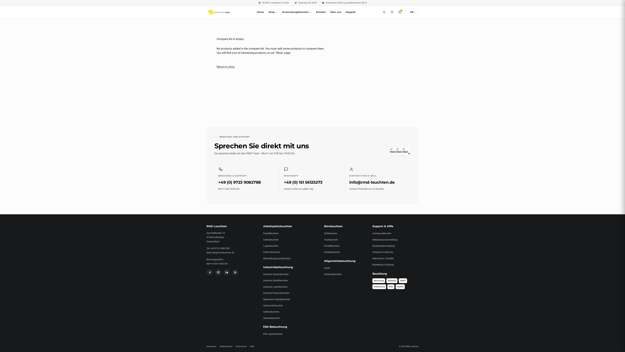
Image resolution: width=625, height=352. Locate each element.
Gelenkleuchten (271, 239)
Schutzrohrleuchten (273, 305)
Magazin (351, 12)
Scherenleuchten (271, 318)
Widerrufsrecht (226, 346)
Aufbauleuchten (271, 311)
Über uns (335, 12)
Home (260, 12)
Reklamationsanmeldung (385, 239)
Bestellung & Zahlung (383, 264)
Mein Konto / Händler (383, 258)
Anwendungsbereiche (295, 12)
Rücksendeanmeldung (383, 246)
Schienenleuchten (333, 274)
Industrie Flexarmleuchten (276, 293)
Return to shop (226, 66)
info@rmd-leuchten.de (223, 252)
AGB (252, 346)
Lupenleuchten (270, 246)
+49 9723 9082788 (219, 248)
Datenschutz (241, 346)
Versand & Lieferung (382, 252)
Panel (327, 268)
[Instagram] (218, 272)
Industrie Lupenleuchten (275, 287)
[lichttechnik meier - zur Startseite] (219, 12)
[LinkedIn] (226, 272)
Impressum (211, 346)
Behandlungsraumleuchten (277, 258)
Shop (272, 12)
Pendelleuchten (271, 233)
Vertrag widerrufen (381, 233)
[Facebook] (210, 272)
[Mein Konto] (392, 12)
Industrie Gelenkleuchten (275, 280)
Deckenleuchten (332, 252)
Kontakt (321, 12)
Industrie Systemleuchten (276, 274)
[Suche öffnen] (384, 12)
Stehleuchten (330, 233)
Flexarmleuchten (271, 252)
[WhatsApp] (235, 272)
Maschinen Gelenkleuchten (276, 299)
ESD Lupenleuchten (273, 334)
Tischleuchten (331, 239)
